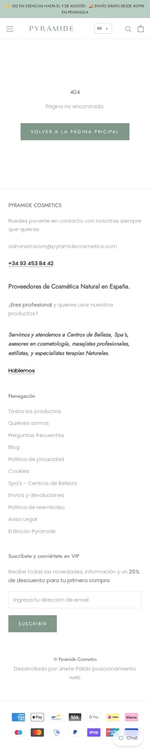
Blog (14, 447)
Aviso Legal (22, 519)
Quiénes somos (28, 423)
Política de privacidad (36, 459)
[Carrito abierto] (141, 28)
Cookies (18, 471)
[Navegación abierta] (9, 28)
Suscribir (32, 623)
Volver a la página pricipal (75, 131)
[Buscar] (128, 28)
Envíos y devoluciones (36, 495)
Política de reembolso (36, 507)
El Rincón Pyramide (32, 531)
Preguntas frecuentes (36, 435)
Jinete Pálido (75, 668)
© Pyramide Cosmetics (75, 659)
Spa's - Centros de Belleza (42, 483)
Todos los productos (34, 411)
